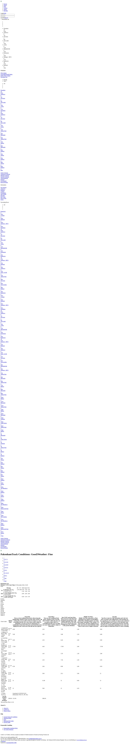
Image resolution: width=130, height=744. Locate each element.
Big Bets (6, 10)
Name (4, 699)
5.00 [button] (14, 634)
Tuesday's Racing (5, 177)
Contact (5, 8)
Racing (5, 4)
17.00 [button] (14, 646)
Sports (5, 5)
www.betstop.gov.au (82, 740)
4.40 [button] (43, 646)
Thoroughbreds (4, 178)
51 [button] (13, 680)
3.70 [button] (14, 653)
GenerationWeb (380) (11, 742)
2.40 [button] (78, 629)
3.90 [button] (101, 653)
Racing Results (4, 182)
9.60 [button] (78, 680)
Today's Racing (4, 173)
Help (5, 6)
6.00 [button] (101, 634)
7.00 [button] (14, 660)
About (5, 9)
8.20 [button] (62, 640)
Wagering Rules (7, 718)
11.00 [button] (43, 680)
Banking (3, 190)
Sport (5, 81)
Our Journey (4, 187)
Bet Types (3, 197)
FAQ (5, 719)
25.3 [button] (62, 673)
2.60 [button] (78, 640)
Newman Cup (4, 77)
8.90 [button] (62, 666)
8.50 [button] (14, 666)
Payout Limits (7, 722)
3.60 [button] (78, 646)
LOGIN (2, 17)
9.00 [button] (101, 629)
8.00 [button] (14, 629)
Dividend (4, 700)
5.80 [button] (62, 634)
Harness (2, 179)
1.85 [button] (43, 634)
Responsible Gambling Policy (11, 728)
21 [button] (13, 673)
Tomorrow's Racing (5, 174)
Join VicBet (3, 194)
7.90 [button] (62, 629)
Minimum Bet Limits (9, 721)
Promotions (3, 193)
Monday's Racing (5, 175)
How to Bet (3, 198)
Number (4, 697)
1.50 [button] (78, 653)
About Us (3, 188)
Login (2, 13)
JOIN (4, 13)
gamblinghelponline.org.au (35, 738)
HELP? (6, 17)
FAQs (2, 199)
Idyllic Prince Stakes (5, 75)
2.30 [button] (43, 660)
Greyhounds (3, 181)
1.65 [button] (43, 653)
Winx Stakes (4, 73)
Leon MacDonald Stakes (6, 74)
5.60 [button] (78, 673)
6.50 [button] (101, 660)
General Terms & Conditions (10, 717)
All (4, 83)
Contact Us (6, 709)
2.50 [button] (43, 629)
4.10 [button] (78, 688)
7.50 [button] (62, 660)
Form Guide (4, 621)
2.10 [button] (78, 634)
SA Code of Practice (8, 729)
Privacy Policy (7, 711)
